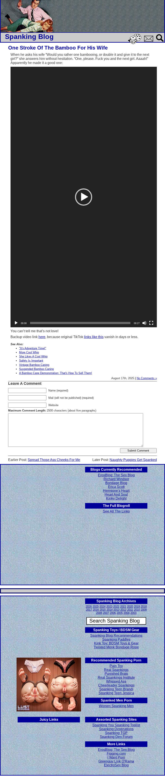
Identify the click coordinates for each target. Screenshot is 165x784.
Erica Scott (116, 487)
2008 (99, 613)
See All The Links (116, 511)
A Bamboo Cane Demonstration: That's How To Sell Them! (55, 373)
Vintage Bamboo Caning (34, 364)
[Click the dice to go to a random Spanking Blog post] (135, 43)
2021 (123, 606)
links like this (94, 337)
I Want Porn (116, 757)
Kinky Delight (116, 498)
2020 (130, 606)
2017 (89, 609)
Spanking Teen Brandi (116, 689)
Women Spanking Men (116, 706)
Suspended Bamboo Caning (36, 369)
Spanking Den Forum (116, 737)
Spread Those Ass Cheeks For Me (54, 460)
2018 (144, 606)
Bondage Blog (116, 483)
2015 (103, 609)
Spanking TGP (116, 733)
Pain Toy (116, 666)
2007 (106, 613)
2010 (137, 609)
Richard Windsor (116, 479)
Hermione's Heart (116, 490)
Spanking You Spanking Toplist (116, 725)
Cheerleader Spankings (116, 685)
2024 (102, 606)
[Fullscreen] (151, 323)
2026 (89, 606)
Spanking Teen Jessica (116, 693)
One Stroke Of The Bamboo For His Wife (58, 48)
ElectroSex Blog (116, 765)
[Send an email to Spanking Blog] (149, 41)
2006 (113, 613)
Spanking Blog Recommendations (116, 635)
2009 (144, 609)
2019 (137, 606)
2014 (110, 609)
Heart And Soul (116, 494)
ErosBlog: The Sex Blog (116, 475)
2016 (96, 609)
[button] (83, 197)
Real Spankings (116, 670)
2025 (96, 606)
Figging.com (116, 753)
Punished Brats (116, 673)
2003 (133, 613)
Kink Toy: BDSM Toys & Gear (116, 643)
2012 (123, 609)
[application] (84, 197)
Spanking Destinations (116, 729)
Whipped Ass (116, 681)
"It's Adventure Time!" (32, 348)
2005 (120, 613)
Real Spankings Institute (116, 677)
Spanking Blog (29, 36)
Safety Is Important (31, 360)
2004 (127, 613)
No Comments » (147, 378)
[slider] (80, 323)
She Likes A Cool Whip (33, 356)
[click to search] (160, 42)
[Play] (16, 323)
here (41, 337)
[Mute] (144, 323)
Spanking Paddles (116, 639)
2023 (109, 606)
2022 (116, 606)
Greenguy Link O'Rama (116, 761)
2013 (116, 609)
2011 (130, 609)
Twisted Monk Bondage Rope (116, 647)
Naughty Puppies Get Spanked (133, 460)
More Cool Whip (29, 352)
